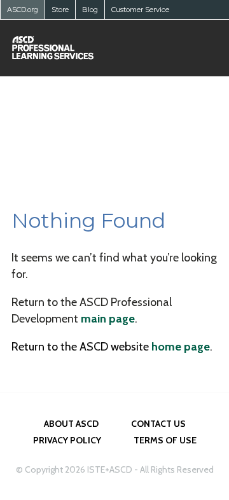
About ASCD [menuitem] (71, 423)
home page (180, 347)
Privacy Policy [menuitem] (67, 440)
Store (60, 9)
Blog (90, 9)
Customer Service (140, 9)
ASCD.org (22, 9)
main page (108, 319)
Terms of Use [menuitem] (165, 440)
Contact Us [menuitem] (158, 423)
